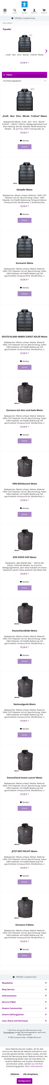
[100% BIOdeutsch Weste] (24, 466)
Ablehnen (15, 1074)
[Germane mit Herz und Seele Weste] (24, 393)
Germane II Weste (24, 925)
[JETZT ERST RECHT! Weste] (24, 834)
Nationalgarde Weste (25, 704)
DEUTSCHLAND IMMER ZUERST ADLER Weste (24, 336)
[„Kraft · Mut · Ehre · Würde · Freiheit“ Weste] (24, 43)
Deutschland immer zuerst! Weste (24, 777)
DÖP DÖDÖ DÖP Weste (24, 557)
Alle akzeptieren (30, 1074)
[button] (25, 4)
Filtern (9, 75)
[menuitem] (5, 11)
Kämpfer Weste (24, 189)
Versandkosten (9, 1032)
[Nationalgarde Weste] (24, 687)
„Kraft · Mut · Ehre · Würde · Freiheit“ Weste (24, 54)
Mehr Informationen (34, 1066)
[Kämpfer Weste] (24, 172)
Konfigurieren (24, 1081)
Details (25, 146)
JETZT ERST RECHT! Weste (24, 851)
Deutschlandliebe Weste (24, 630)
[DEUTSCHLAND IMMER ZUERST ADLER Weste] (24, 319)
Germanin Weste (24, 263)
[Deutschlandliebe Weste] (24, 613)
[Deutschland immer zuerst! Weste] (24, 760)
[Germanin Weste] (24, 246)
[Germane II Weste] (24, 908)
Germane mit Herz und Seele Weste (24, 410)
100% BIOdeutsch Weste (24, 483)
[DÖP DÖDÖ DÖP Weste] (24, 540)
